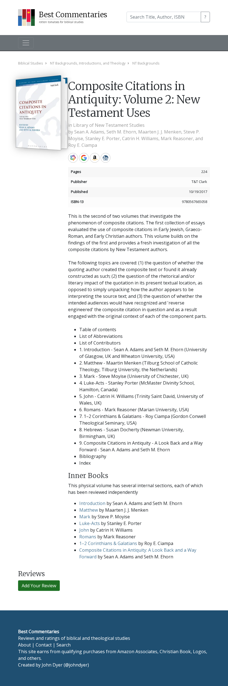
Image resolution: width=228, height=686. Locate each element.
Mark (84, 517)
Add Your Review (39, 586)
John (84, 530)
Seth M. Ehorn (121, 132)
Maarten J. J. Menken (159, 132)
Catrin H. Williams (140, 138)
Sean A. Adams (89, 132)
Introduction (92, 503)
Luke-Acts (89, 523)
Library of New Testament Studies (109, 125)
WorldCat (73, 158)
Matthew (88, 510)
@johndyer (76, 665)
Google (84, 158)
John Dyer (52, 665)
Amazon (95, 158)
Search (63, 645)
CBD (105, 158)
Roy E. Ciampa (82, 145)
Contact (44, 645)
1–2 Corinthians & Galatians (108, 543)
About (24, 645)
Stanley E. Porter (102, 138)
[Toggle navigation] (26, 42)
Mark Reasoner (177, 138)
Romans (87, 537)
